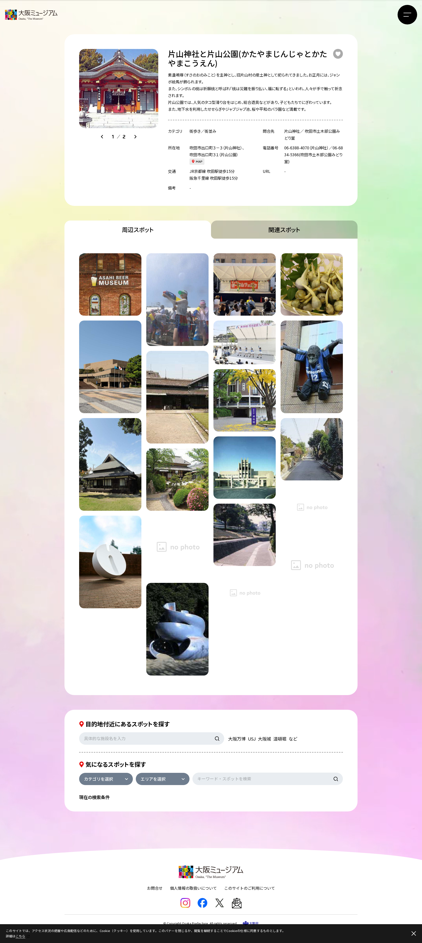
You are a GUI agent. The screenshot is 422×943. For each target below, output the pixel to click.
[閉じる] (413, 933)
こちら (20, 936)
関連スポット (284, 229)
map (199, 161)
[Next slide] (135, 136)
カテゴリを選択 (98, 779)
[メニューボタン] (407, 14)
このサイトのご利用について (249, 888)
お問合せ (155, 888)
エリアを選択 (153, 779)
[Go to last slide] (102, 136)
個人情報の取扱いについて (193, 888)
